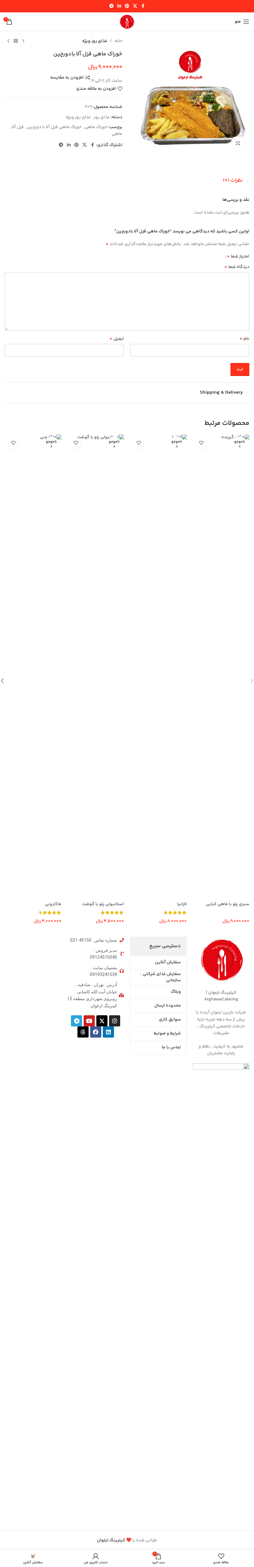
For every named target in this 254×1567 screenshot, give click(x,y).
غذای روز (102, 117)
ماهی (117, 134)
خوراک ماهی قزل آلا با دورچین (54, 127)
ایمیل (116, 338)
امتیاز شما (238, 256)
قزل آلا (18, 127)
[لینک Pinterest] (127, 6)
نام (244, 338)
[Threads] (83, 1032)
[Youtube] (89, 1020)
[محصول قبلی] (23, 41)
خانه (118, 41)
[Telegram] (76, 1020)
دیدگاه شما (236, 267)
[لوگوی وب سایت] (127, 21)
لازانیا (182, 904)
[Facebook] (95, 1032)
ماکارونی (53, 904)
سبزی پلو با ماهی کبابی (227, 904)
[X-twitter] (101, 1020)
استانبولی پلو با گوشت (103, 904)
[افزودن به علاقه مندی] (201, 443)
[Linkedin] (108, 1032)
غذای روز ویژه (94, 41)
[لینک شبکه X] (135, 6)
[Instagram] (114, 1020)
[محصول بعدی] (8, 41)
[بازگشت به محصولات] (16, 41)
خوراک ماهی (96, 127)
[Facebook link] (143, 6)
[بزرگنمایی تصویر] (238, 143)
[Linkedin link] (119, 6)
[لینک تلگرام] (111, 6)
